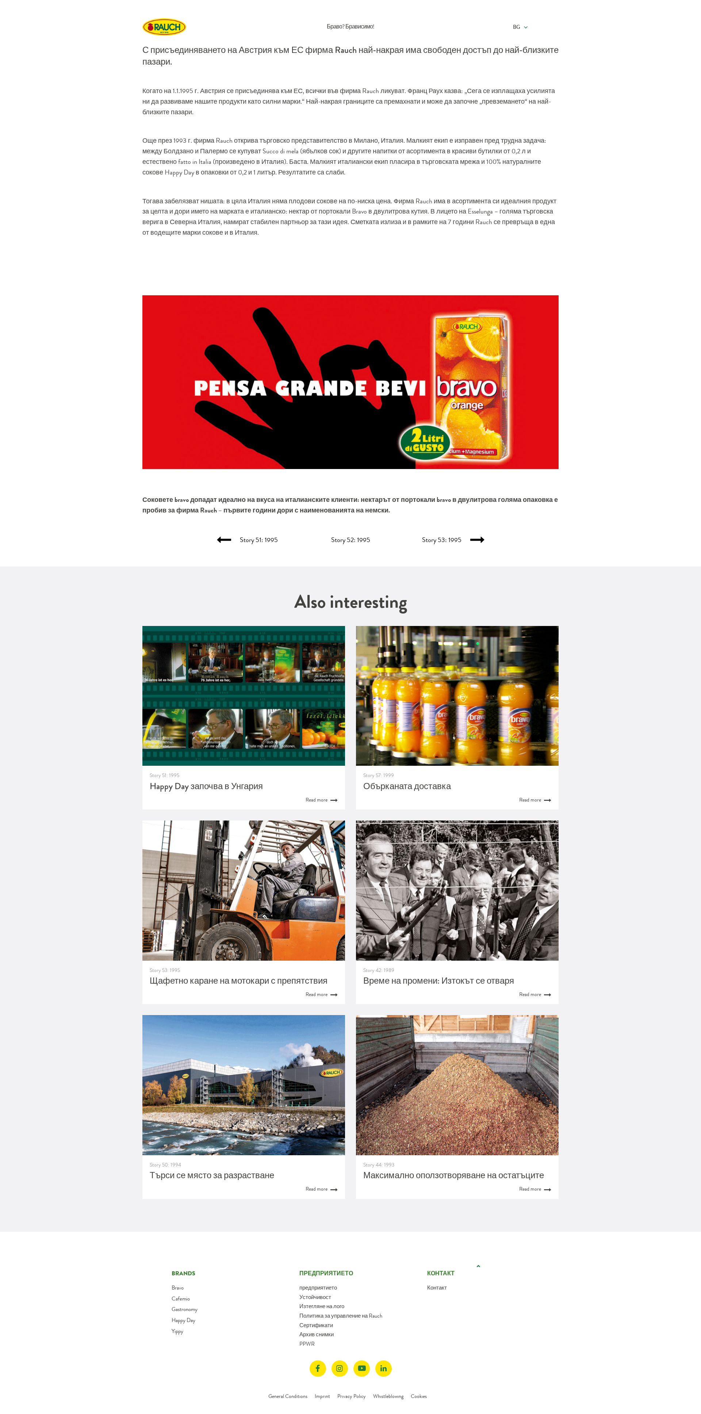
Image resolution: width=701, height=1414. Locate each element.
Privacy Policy (351, 1396)
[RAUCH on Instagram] (340, 1368)
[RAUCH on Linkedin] (383, 1368)
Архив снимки (316, 1334)
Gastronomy (185, 1309)
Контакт (437, 1288)
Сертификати (316, 1325)
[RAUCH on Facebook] (318, 1368)
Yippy (177, 1331)
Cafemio (181, 1299)
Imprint (322, 1396)
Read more (317, 799)
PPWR (307, 1344)
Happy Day (183, 1320)
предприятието (318, 1288)
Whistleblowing (388, 1396)
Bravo (178, 1288)
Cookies (419, 1396)
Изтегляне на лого (321, 1306)
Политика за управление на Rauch (340, 1316)
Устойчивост (315, 1297)
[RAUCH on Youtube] (361, 1368)
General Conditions (287, 1396)
